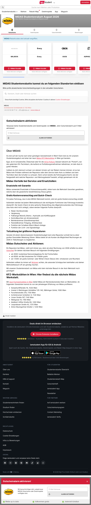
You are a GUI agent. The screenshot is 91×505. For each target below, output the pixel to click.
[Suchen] (3, 7)
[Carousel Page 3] (56, 77)
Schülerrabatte (8, 417)
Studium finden (9, 407)
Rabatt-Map (34, 11)
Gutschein (10, 250)
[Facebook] (5, 463)
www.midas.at (35, 110)
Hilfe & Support (9, 379)
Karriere (6, 374)
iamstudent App (53, 389)
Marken (23, 11)
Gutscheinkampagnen (55, 407)
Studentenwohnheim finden (13, 403)
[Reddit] (38, 463)
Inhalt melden (10, 316)
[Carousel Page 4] (77, 77)
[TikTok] (32, 463)
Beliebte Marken (53, 374)
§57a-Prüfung (49, 162)
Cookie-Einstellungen (63, 99)
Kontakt (6, 384)
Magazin (64, 11)
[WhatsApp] (43, 463)
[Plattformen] (54, 3)
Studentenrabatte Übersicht (58, 369)
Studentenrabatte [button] (9, 11)
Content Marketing (54, 412)
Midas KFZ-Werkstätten (45, 158)
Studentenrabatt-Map (55, 379)
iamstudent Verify (54, 417)
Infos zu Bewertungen (11, 440)
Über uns (6, 369)
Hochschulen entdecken (12, 412)
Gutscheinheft (52, 384)
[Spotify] (16, 463)
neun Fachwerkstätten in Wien (21, 282)
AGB (4, 445)
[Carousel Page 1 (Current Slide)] (13, 77)
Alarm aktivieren (45, 138)
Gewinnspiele (47, 11)
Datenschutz (8, 431)
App (56, 11)
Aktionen (35, 262)
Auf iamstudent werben (56, 403)
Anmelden (85, 2)
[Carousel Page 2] (35, 77)
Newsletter (51, 393)
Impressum (7, 450)
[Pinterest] (21, 463)
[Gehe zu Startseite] (45, 2)
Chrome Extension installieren (47, 334)
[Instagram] (10, 463)
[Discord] (27, 463)
